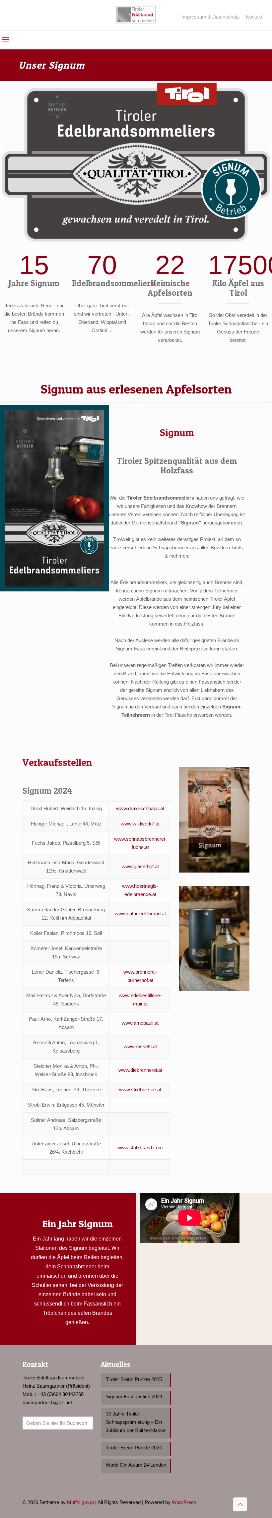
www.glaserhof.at (140, 866)
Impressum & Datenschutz (210, 16)
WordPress (184, 1502)
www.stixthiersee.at (140, 1089)
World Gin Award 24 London (136, 1465)
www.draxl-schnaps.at (140, 808)
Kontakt (254, 16)
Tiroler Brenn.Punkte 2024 (134, 1447)
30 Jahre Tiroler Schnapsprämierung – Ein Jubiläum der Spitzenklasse (136, 1422)
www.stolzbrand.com (140, 1147)
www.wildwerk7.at (140, 823)
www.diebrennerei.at (140, 1070)
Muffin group (80, 1502)
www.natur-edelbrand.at (140, 913)
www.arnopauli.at (140, 1023)
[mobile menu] (5, 39)
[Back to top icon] (240, 1504)
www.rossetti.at (140, 1046)
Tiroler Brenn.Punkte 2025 (134, 1379)
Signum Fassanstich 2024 (134, 1396)
